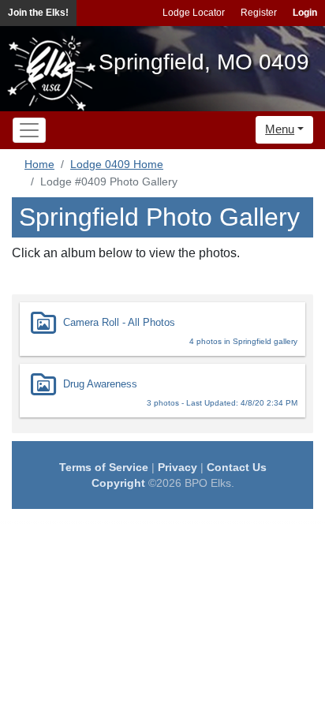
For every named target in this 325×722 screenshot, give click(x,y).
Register (259, 12)
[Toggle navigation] (29, 130)
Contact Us (237, 467)
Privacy (177, 467)
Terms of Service (103, 467)
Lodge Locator (193, 12)
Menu (279, 129)
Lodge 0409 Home (116, 164)
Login (305, 12)
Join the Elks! (38, 12)
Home (39, 164)
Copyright (118, 483)
